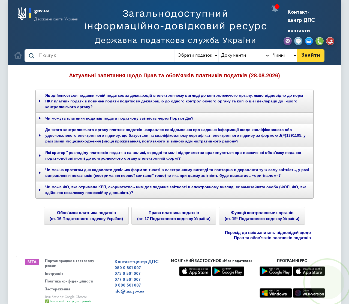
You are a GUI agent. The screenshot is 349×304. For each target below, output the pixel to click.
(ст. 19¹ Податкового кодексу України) (262, 216)
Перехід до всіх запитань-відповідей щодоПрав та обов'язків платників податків (268, 235)
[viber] (288, 41)
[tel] (319, 41)
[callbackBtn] (327, 282)
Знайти (310, 55)
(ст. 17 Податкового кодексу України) (173, 216)
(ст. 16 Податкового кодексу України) (86, 216)
